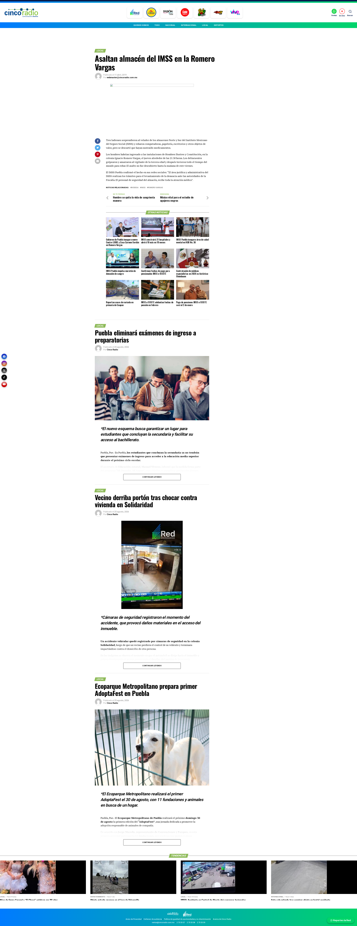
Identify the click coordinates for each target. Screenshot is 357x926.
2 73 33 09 (201, 922)
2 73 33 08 (191, 922)
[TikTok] (4, 377)
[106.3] (235, 12)
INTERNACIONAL (188, 25)
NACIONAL (170, 25)
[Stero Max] (218, 12)
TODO (157, 25)
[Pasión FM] (168, 12)
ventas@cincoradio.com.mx (163, 922)
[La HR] (185, 12)
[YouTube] (4, 384)
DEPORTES (219, 25)
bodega (134, 188)
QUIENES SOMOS (141, 25)
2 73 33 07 (181, 922)
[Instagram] (4, 363)
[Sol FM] (201, 12)
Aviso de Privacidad (134, 919)
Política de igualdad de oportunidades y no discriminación (187, 919)
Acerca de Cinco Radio (222, 919)
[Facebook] (4, 356)
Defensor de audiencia (153, 919)
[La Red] (134, 12)
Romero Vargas (155, 188)
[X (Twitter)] (4, 370)
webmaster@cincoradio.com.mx (122, 77)
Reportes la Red (342, 920)
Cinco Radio (112, 350)
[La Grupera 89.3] (151, 12)
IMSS (143, 188)
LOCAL (205, 25)
